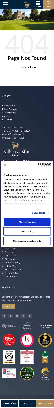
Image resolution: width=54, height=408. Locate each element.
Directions (10, 259)
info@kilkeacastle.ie (17, 134)
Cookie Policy (11, 276)
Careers (9, 252)
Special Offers (9, 403)
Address (6, 96)
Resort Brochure (13, 269)
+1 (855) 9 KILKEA (21, 130)
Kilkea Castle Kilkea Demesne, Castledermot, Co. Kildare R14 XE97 (10, 112)
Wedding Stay (45, 403)
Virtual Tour (10, 248)
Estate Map (10, 265)
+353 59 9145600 (15, 127)
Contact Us (10, 255)
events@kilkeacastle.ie (13, 137)
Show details (38, 213)
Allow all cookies (27, 222)
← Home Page (27, 67)
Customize (25, 231)
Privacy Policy (11, 272)
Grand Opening (12, 262)
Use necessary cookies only (27, 240)
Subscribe (8, 306)
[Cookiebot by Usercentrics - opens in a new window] (38, 165)
